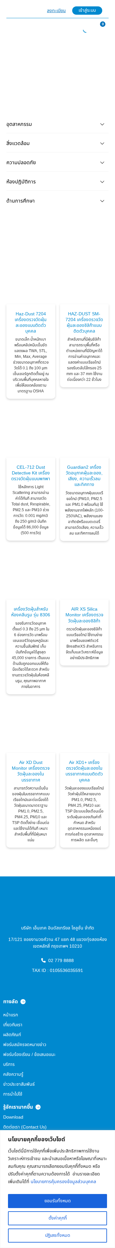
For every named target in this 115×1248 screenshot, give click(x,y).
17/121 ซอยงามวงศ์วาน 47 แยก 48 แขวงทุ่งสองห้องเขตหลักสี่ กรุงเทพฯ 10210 (57, 943)
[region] (57, 1189)
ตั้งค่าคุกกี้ (58, 1218)
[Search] (82, 29)
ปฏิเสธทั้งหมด (57, 1235)
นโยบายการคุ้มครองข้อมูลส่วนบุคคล (63, 1181)
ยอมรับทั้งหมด (57, 1201)
